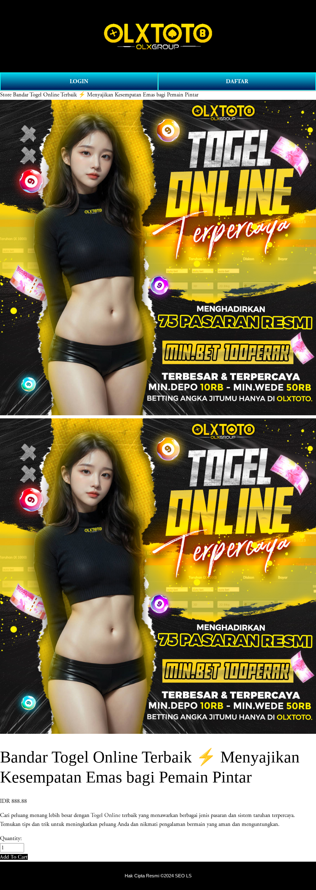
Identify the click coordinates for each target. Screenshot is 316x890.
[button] (14, 857)
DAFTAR (237, 81)
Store (5, 95)
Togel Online (105, 815)
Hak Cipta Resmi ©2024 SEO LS (158, 875)
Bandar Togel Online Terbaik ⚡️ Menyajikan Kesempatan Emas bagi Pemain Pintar (105, 95)
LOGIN (79, 81)
